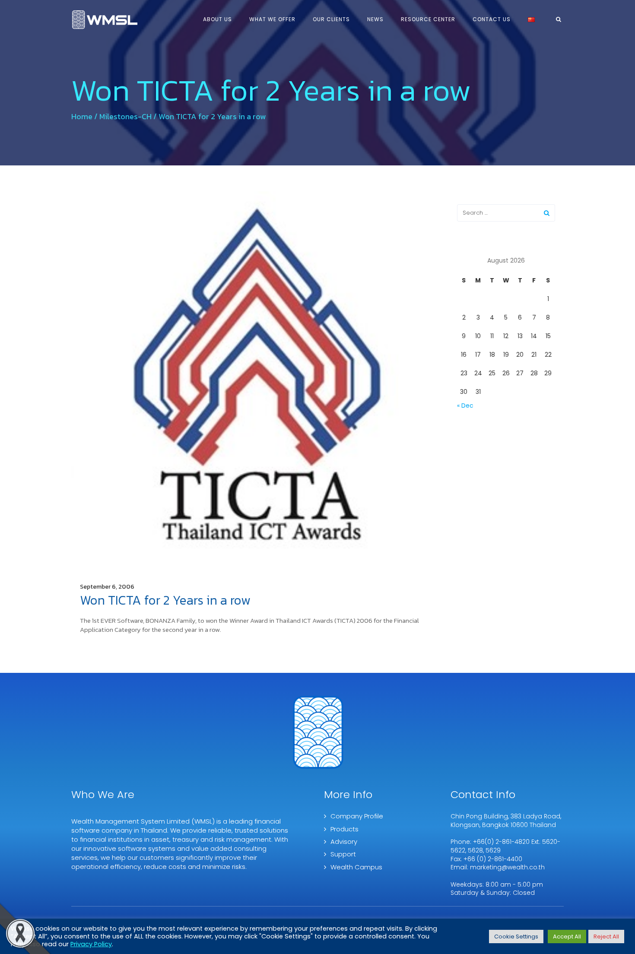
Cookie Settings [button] (516, 936)
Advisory (343, 841)
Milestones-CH (125, 116)
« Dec (465, 405)
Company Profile (356, 816)
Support (343, 854)
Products (344, 829)
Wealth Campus (356, 867)
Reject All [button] (606, 936)
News (375, 19)
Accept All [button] (567, 936)
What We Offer (272, 19)
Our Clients (331, 19)
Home (81, 116)
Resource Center (428, 19)
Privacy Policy (91, 944)
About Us (217, 19)
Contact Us (492, 19)
